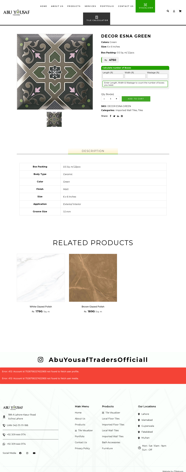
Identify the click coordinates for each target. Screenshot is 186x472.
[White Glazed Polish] (41, 278)
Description (93, 151)
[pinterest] (122, 116)
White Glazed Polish (41, 306)
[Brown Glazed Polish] (93, 278)
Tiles (140, 110)
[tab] (93, 151)
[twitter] (114, 116)
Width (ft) (129, 72)
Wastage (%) (153, 72)
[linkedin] (118, 116)
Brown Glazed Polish (93, 306)
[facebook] (110, 116)
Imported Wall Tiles (126, 110)
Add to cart (136, 99)
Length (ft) (108, 72)
